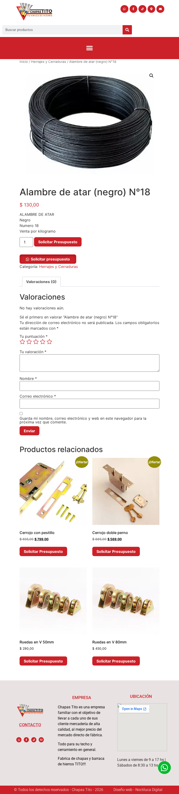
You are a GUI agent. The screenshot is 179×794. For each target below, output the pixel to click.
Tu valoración (33, 352)
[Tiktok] (142, 9)
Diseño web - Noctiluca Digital (138, 789)
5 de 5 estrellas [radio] (49, 342)
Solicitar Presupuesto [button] (43, 551)
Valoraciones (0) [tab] (41, 281)
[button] (89, 48)
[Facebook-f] (134, 9)
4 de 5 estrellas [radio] (42, 342)
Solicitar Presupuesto (57, 242)
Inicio (24, 62)
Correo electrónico (38, 396)
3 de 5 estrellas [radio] (36, 342)
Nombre (28, 378)
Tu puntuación (34, 336)
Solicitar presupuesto (50, 259)
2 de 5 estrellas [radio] (29, 342)
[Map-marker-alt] (151, 9)
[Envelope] (160, 9)
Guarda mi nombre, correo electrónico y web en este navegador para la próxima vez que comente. (83, 420)
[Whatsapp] (124, 9)
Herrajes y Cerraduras (48, 62)
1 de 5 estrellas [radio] (22, 342)
